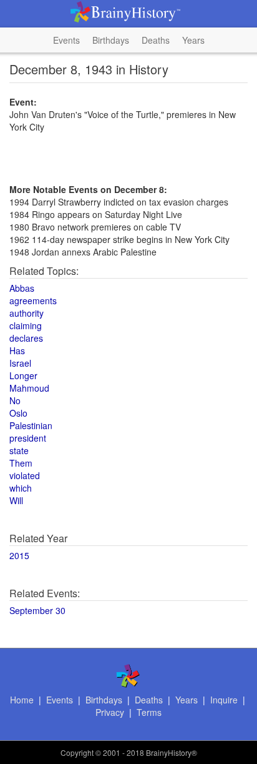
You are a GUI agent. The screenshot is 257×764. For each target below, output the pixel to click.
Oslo (18, 413)
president (27, 438)
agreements (33, 300)
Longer (23, 375)
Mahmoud (29, 388)
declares (26, 338)
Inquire (224, 699)
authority (26, 313)
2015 (19, 555)
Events (66, 40)
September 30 (37, 610)
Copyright (77, 752)
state (19, 450)
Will (16, 500)
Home (22, 699)
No (15, 400)
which (20, 488)
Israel (20, 363)
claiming (25, 325)
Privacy (109, 712)
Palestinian (30, 425)
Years (193, 40)
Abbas (21, 288)
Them (20, 463)
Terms (149, 712)
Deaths (156, 40)
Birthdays (110, 40)
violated (24, 475)
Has (17, 350)
